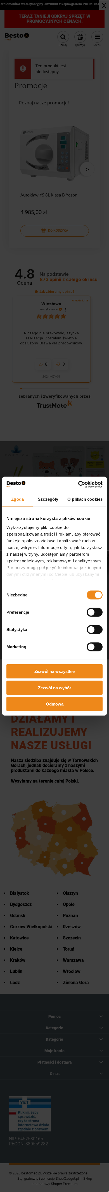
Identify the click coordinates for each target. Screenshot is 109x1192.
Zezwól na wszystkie (54, 671)
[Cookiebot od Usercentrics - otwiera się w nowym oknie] (78, 484)
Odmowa (54, 704)
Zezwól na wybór (54, 687)
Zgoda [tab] (17, 499)
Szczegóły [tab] (48, 499)
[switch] (95, 612)
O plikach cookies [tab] (85, 499)
